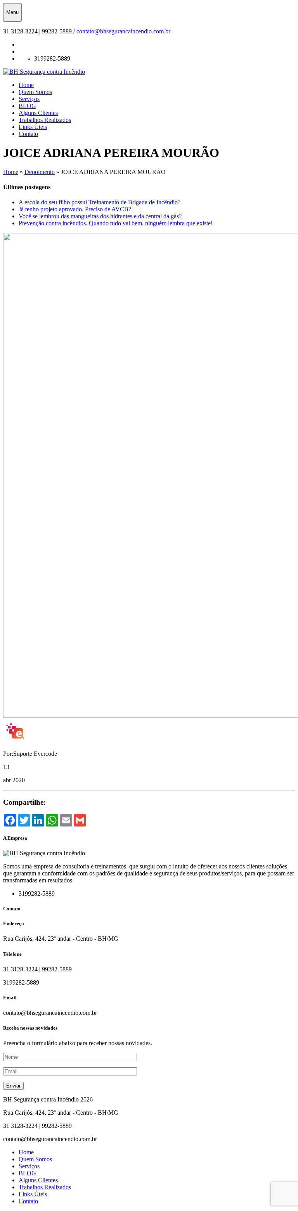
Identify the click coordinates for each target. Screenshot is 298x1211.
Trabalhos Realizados (45, 120)
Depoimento (39, 172)
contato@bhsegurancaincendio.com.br (123, 31)
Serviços (29, 99)
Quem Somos (35, 92)
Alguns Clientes (38, 113)
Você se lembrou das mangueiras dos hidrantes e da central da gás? (100, 216)
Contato (28, 133)
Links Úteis (33, 127)
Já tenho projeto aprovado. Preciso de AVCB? (75, 209)
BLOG (27, 106)
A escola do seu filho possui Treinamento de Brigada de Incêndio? (99, 202)
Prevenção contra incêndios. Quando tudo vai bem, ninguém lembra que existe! (116, 223)
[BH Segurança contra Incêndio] (44, 71)
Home (26, 85)
